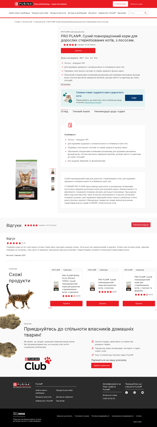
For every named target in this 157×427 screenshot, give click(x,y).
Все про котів (27, 22)
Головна (17, 22)
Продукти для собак (40, 13)
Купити (66, 303)
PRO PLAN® (56, 270)
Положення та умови (82, 416)
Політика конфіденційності (100, 416)
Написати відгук (141, 225)
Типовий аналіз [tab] (81, 111)
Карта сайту (137, 422)
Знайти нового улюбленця (19, 13)
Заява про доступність (64, 416)
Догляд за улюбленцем (77, 13)
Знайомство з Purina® (107, 13)
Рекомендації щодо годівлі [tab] (109, 111)
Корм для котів (40, 22)
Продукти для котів (58, 13)
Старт (133, 98)
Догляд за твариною (64, 397)
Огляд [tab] (64, 111)
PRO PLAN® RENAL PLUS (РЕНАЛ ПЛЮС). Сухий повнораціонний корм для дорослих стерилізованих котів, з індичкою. (71, 283)
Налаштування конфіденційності (123, 416)
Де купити (92, 13)
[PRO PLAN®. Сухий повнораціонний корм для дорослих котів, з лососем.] (92, 286)
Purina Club (120, 4)
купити (78, 50)
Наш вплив (121, 13)
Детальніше (65, 84)
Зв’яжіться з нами (136, 4)
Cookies (139, 416)
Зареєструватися (102, 365)
